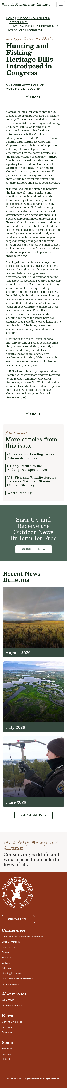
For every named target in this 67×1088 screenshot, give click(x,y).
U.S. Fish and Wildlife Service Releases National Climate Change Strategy (31, 481)
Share (35, 97)
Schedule (7, 968)
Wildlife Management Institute (26, 4)
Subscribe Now (34, 549)
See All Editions (33, 815)
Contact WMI (18, 919)
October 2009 (18, 22)
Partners (6, 952)
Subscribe (7, 1032)
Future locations (10, 984)
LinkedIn (6, 1059)
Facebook (7, 1049)
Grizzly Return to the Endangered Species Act (27, 467)
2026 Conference (11, 942)
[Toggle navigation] (60, 4)
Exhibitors (7, 958)
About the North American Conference (22, 936)
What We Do (8, 1000)
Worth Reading (19, 493)
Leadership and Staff (12, 1005)
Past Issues (8, 1027)
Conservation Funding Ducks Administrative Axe (30, 456)
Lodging (6, 963)
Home (10, 18)
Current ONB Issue (12, 1022)
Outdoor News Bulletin (33, 18)
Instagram (7, 1054)
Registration (8, 947)
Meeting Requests (11, 973)
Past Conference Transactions (17, 979)
